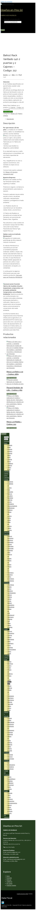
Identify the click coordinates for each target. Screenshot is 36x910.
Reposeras (10, 639)
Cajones (6, 477)
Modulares (10, 696)
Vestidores (10, 581)
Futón (9, 668)
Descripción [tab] (10, 119)
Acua (9, 797)
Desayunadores (12, 506)
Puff (8, 621)
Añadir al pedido (8, 111)
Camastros (10, 633)
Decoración (7, 532)
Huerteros (10, 643)
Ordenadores (8, 752)
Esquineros (10, 730)
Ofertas (5, 115)
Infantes (6, 583)
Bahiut (9, 661)
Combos (10, 799)
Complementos (12, 803)
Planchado (10, 759)
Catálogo (9, 881)
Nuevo (20, 113)
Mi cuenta (9, 883)
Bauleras (10, 591)
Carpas (9, 595)
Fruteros (9, 510)
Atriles (9, 720)
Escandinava (11, 779)
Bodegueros (11, 765)
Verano (9, 789)
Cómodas (10, 548)
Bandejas (10, 498)
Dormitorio (7, 534)
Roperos (10, 575)
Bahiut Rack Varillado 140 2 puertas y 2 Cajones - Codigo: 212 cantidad (13, 107)
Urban (9, 807)
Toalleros (10, 463)
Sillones (9, 702)
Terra (8, 795)
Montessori (10, 615)
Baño (5, 443)
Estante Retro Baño (9, 455)
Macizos (10, 757)
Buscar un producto (12, 19)
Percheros (10, 572)
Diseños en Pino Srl (12, 10)
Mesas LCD (14, 113)
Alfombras (10, 585)
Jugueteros (10, 605)
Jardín (6, 629)
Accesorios (10, 801)
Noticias (9, 880)
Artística (6, 441)
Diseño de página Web (22, 893)
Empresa (9, 878)
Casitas (9, 597)
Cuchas (9, 635)
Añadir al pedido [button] (12, 378)
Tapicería (10, 704)
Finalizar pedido (11, 885)
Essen (6, 791)
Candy (9, 777)
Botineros (10, 542)
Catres (9, 599)
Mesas (9, 637)
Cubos (9, 666)
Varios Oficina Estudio (9, 748)
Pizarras (9, 619)
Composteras (11, 649)
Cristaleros (10, 504)
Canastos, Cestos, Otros (7, 473)
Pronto (9, 813)
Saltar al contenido (6, 1)
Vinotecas (7, 761)
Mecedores (10, 607)
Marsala (9, 793)
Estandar (10, 754)
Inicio (8, 876)
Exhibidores (10, 508)
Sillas (9, 623)
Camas (9, 544)
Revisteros (10, 700)
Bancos (9, 631)
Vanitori (9, 465)
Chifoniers (10, 546)
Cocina (6, 479)
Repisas (9, 744)
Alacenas (10, 482)
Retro (9, 787)
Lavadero (7, 655)
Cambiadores (11, 593)
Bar (8, 763)
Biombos (10, 540)
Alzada (9, 718)
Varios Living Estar (9, 708)
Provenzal (10, 785)
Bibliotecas (10, 722)
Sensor (9, 805)
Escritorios (10, 724)
